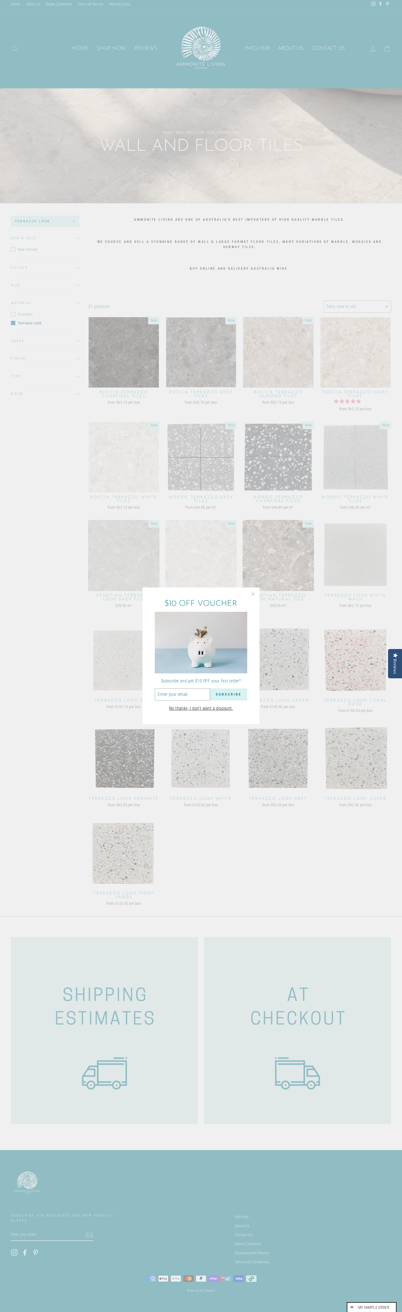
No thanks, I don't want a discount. (201, 708)
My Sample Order (373, 1307)
